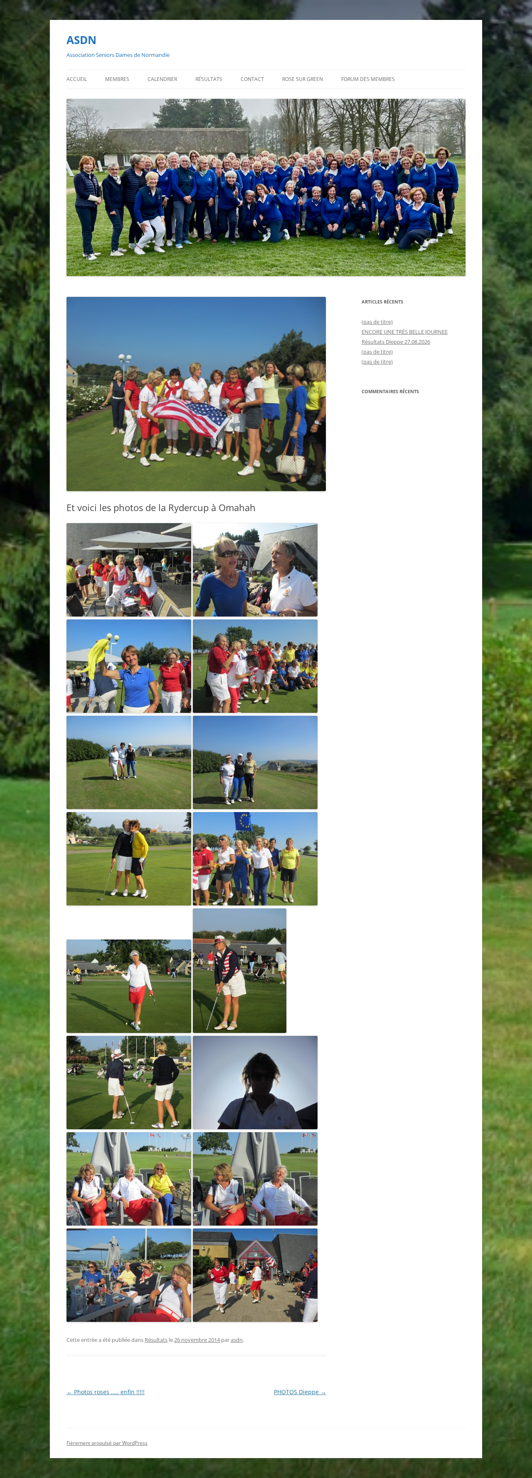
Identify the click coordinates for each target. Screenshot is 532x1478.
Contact (252, 79)
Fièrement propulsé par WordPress (107, 1442)
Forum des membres (368, 79)
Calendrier (162, 79)
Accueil (76, 79)
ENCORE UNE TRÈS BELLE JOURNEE (405, 331)
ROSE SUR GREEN (302, 79)
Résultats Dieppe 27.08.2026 (396, 341)
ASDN (81, 39)
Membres (117, 79)
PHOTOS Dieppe (300, 1392)
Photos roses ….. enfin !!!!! (105, 1392)
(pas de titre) (377, 321)
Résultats (208, 79)
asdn (237, 1339)
